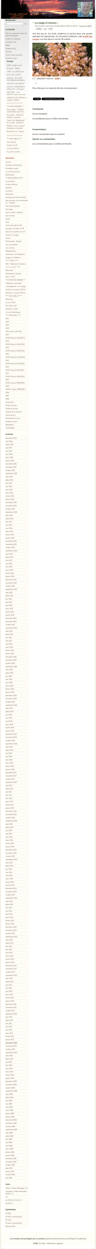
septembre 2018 (11, 744)
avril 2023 (9, 567)
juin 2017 (9, 792)
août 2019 (9, 708)
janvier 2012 (10, 1001)
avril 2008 (9, 1146)
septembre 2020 (11, 666)
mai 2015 (9, 872)
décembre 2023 (11, 541)
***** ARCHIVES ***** (13, 315)
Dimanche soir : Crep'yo (15, 131)
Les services (10, 248)
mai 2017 (9, 795)
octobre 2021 (10, 625)
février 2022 (10, 612)
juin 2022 (9, 599)
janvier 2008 (10, 1155)
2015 (7, 347)
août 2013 (9, 940)
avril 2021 (9, 644)
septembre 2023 (11, 551)
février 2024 (10, 535)
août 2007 (9, 1168)
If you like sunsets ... (14, 152)
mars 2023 (9, 570)
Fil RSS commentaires (14, 1217)
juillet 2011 (9, 1020)
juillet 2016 (9, 827)
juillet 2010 (9, 1059)
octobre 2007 (10, 1165)
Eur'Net (8, 1203)
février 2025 (10, 496)
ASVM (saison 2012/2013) (15, 364)
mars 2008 (9, 1149)
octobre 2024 (10, 509)
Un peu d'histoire (12, 184)
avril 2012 (9, 991)
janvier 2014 (10, 924)
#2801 (39, 29)
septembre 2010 (11, 1052)
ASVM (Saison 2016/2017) (15, 338)
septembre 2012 (11, 975)
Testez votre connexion (14, 55)
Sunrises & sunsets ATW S (15, 293)
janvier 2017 (10, 808)
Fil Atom (9, 1220)
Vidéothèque (10, 428)
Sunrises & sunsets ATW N (15, 290)
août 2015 (9, 863)
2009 (7, 386)
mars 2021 (9, 647)
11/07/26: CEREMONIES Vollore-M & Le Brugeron (16, 88)
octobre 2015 (10, 856)
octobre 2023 (10, 547)
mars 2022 (9, 609)
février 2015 (10, 882)
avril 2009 (9, 1107)
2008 (7, 392)
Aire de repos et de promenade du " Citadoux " (17, 202)
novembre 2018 (11, 737)
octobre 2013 (10, 933)
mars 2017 (9, 801)
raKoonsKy (51, 1239)
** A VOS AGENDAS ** (15, 106)
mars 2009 (9, 1110)
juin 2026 (9, 448)
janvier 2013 (10, 962)
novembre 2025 (11, 467)
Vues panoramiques (13, 206)
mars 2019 (9, 724)
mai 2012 (9, 988)
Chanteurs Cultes (12, 309)
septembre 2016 (11, 821)
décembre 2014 (11, 888)
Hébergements (11, 251)
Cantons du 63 (12, 145)
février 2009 (10, 1113)
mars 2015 (9, 879)
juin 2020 (9, 676)
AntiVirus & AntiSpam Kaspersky (71, 1239)
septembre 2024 (11, 512)
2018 (7, 328)
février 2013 (10, 959)
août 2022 (9, 593)
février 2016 (10, 843)
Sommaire (10, 158)
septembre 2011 (11, 1014)
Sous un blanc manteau (14, 212)
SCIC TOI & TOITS (14, 75)
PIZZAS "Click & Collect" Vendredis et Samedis (16, 127)
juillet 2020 (9, 673)
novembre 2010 (11, 1046)
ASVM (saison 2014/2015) (15, 351)
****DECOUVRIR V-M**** (15, 178)
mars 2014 (9, 917)
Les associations (12, 245)
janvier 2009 (10, 1117)
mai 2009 (9, 1104)
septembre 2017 (11, 782)
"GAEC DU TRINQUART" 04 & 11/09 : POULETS (16, 122)
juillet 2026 (9, 444)
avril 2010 (9, 1068)
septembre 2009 (11, 1091)
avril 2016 (9, 837)
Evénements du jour (13, 418)
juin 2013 (9, 946)
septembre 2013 (11, 937)
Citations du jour (11, 421)
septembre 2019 (11, 705)
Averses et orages (12, 235)
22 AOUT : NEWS (13, 68)
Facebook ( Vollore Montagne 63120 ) (16, 1192)
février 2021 (10, 650)
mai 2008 (9, 1142)
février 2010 (10, 1075)
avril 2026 (9, 454)
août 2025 (9, 477)
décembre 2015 (11, 850)
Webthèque (10, 425)
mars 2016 (9, 840)
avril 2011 (9, 1030)
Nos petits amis (11, 306)
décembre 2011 (11, 1004)
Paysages (9, 209)
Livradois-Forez (11, 42)
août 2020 (9, 670)
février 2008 (10, 1152)
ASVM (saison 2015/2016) (15, 344)
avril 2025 (9, 490)
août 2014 (9, 901)
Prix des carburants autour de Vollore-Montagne (16, 34)
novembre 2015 (11, 853)
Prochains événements (14, 165)
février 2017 (10, 805)
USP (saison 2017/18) (13, 331)
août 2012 (9, 978)
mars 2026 (9, 457)
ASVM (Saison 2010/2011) (15, 376)
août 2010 (9, 1056)
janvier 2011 (10, 1040)
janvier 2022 (10, 615)
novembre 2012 (11, 969)
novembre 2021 (11, 621)
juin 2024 (9, 522)
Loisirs (8, 238)
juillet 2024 (9, 519)
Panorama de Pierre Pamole (16, 197)
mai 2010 (9, 1065)
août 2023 (9, 554)
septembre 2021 (11, 628)
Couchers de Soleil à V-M (15, 229)
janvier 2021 (10, 654)
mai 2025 (9, 486)
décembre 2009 (11, 1081)
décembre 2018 (11, 734)
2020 (7, 322)
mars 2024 (9, 531)
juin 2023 (9, 560)
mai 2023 (9, 564)
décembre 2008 (11, 1120)
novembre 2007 (11, 1162)
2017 (7, 335)
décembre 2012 (11, 966)
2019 (7, 325)
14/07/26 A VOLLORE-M (15, 83)
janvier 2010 (10, 1078)
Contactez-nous (11, 58)
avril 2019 (9, 721)
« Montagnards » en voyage (16, 286)
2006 (7, 399)
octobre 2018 (10, 740)
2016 (7, 341)
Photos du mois (11, 405)
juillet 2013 (9, 943)
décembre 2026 (11, 438)
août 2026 (9, 441)
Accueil (8, 162)
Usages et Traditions (13, 257)
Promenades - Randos (14, 241)
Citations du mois (12, 409)
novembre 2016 (11, 814)
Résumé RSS (10, 1226)
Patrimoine (9, 194)
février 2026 (10, 461)
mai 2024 (9, 525)
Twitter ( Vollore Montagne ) (15, 1188)
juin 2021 (9, 638)
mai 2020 (9, 679)
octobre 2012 (10, 972)
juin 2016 (9, 830)
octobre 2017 (10, 779)
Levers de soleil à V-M (14, 225)
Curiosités (9, 191)
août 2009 (9, 1094)
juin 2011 (9, 1023)
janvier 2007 (10, 1171)
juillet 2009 (9, 1097)
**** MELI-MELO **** (14, 139)
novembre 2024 (11, 506)
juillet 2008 (9, 1136)
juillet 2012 (9, 982)
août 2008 (9, 1133)
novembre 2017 (11, 776)
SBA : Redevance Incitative (16, 264)
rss (45, 29)
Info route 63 (11, 142)
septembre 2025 (11, 473)
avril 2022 (9, 605)
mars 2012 (9, 995)
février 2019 (10, 728)
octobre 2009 (10, 1088)
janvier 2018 (10, 769)
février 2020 (10, 689)
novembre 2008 (11, 1123)
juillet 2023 (9, 557)
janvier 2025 (10, 499)
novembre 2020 (11, 660)
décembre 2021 (11, 618)
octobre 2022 (10, 586)
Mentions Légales (55, 1243)
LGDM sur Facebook (13, 39)
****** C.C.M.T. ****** (13, 267)
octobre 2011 (10, 1011)
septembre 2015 (11, 859)
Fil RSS (8, 1213)
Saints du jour (11, 415)
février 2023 (10, 573)
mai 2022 (9, 602)
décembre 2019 (11, 695)
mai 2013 (9, 950)
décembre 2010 (11, 1043)
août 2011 (9, 1017)
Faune (8, 219)
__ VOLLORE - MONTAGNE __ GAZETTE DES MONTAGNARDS (16, 16)
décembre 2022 (11, 580)
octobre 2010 (10, 1049)
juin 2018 (9, 753)
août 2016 (9, 824)
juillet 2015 (9, 866)
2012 (7, 367)
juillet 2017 (9, 789)
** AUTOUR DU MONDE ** (15, 280)
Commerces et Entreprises (15, 254)
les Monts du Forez (13, 1200)
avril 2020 (9, 683)
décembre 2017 (11, 773)
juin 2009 (9, 1101)
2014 (7, 354)
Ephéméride (10, 175)
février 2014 (10, 921)
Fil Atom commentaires (14, 1223)
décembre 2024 (11, 502)
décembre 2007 (11, 1158)
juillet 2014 (9, 904)
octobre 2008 (10, 1126)
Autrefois (9, 188)
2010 (7, 380)
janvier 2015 (10, 885)
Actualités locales (12, 168)
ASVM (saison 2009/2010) (15, 383)
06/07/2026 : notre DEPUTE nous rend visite (16, 93)
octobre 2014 (10, 895)
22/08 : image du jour (14, 65)
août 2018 (9, 747)
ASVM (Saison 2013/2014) (15, 357)
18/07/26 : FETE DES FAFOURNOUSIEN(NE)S (16, 79)
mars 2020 (9, 686)
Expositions (10, 402)
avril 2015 (9, 875)
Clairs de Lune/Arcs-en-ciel (15, 232)
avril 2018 (9, 760)
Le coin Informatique (13, 312)
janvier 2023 (10, 576)
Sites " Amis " (11, 277)
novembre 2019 (11, 699)
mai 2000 (9, 1178)
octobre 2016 (10, 818)
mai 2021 (9, 641)
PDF (51, 29)
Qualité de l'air (11, 49)
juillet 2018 (9, 750)
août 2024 (9, 515)
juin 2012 (9, 985)
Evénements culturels (13, 274)
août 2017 (9, 785)
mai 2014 (9, 911)
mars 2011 (9, 1033)
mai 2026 (9, 451)
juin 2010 (9, 1062)
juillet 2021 (9, 634)
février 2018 (10, 766)
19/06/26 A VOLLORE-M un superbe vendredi (17, 99)
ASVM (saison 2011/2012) (15, 370)
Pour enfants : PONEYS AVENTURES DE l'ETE (15, 111)
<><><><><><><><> (15, 103)
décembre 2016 (11, 811)
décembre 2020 (11, 657)
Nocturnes (9, 299)
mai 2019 (9, 718)
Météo (8, 45)
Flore (7, 222)
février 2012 (10, 998)
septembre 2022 (11, 589)
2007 (7, 396)
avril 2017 (9, 798)
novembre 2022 (11, 583)
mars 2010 (9, 1072)
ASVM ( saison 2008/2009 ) (16, 389)
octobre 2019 (10, 702)
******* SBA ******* (12, 261)
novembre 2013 (11, 930)
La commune (10, 181)
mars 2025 (9, 493)
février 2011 (10, 1036)
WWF (57, 78)
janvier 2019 (10, 731)
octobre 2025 (10, 470)
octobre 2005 (10, 1175)
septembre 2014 (11, 898)
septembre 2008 (11, 1130)
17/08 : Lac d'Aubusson (15, 72)
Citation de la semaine (14, 412)
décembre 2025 (11, 464)
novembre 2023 (11, 544)
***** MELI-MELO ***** (14, 296)
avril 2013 (9, 953)
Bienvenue (9, 270)
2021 (7, 319)
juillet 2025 (9, 480)
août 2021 (9, 631)
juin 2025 (9, 483)
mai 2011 (9, 1027)
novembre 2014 (11, 892)
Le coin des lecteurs (13, 172)
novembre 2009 (11, 1085)
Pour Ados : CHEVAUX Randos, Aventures (15, 116)
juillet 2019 (9, 711)
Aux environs (10, 216)
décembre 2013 (11, 927)
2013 (7, 360)
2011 (7, 373)
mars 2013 (9, 956)
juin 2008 (9, 1139)
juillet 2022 (9, 596)
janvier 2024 (10, 538)
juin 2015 (9, 869)
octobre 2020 (10, 663)
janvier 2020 (10, 692)
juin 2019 (9, 715)
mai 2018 (9, 756)
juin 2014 (9, 908)
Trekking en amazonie (14, 283)
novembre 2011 (11, 1007)
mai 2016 (9, 834)
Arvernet (9, 52)
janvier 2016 (10, 847)
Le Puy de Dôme (13, 148)
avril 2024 (9, 528)
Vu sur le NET (85, 26)
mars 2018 (9, 763)
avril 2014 (9, 914)
